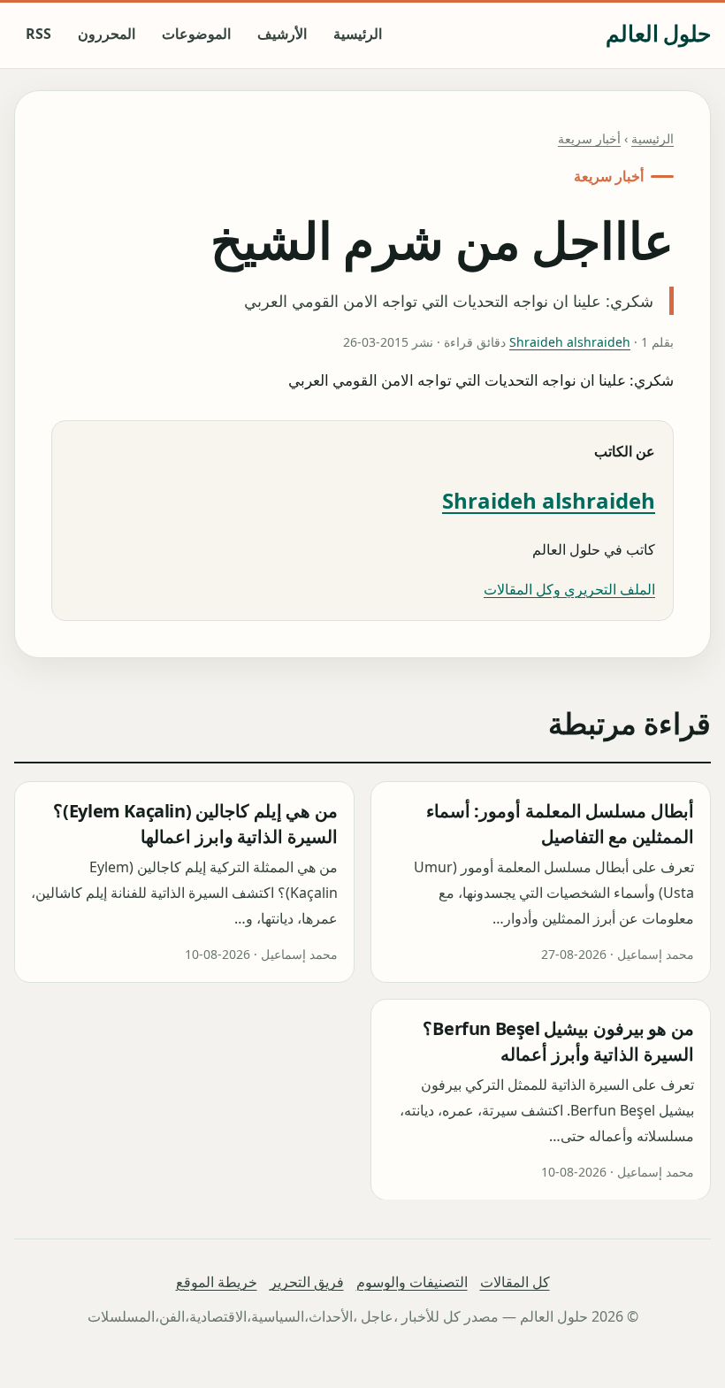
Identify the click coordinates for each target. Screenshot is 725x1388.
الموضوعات (196, 33)
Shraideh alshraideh (569, 342)
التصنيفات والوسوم (412, 1282)
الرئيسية (357, 33)
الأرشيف (282, 33)
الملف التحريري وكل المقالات (569, 589)
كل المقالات (515, 1282)
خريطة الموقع (216, 1282)
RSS (38, 33)
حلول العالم (658, 33)
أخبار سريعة (589, 138)
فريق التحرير (307, 1282)
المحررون (106, 33)
